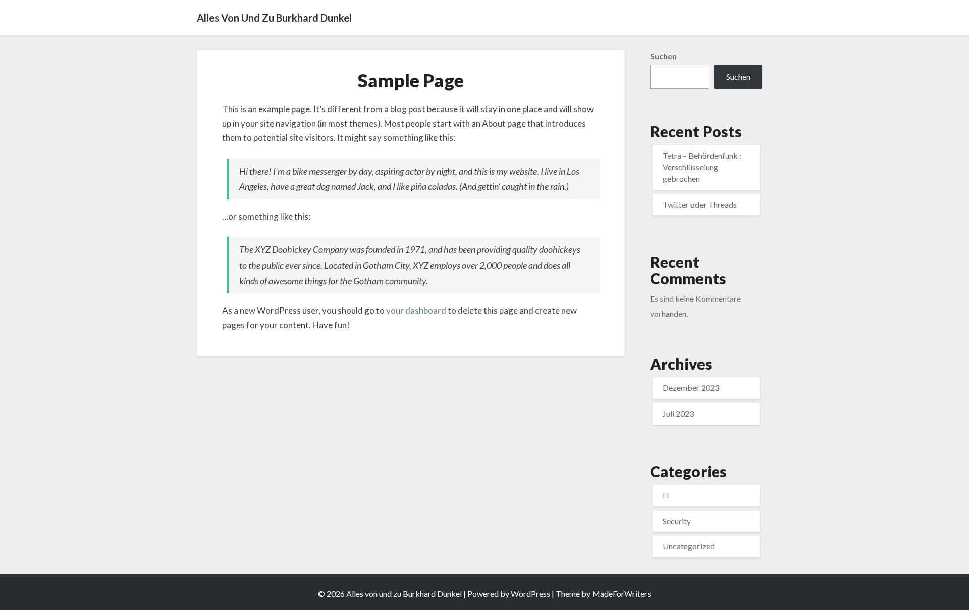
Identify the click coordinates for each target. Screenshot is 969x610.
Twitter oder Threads (700, 204)
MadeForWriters (621, 593)
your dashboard (416, 310)
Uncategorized (689, 546)
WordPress (530, 593)
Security (677, 521)
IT (667, 495)
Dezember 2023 (691, 387)
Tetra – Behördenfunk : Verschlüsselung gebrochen (702, 166)
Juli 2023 (678, 413)
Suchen (663, 56)
